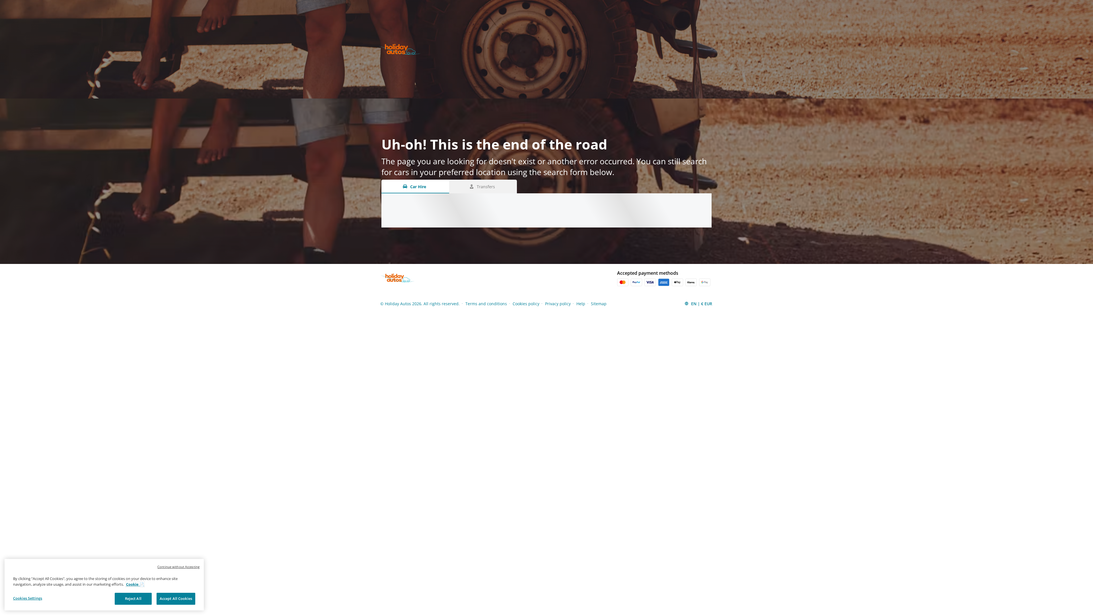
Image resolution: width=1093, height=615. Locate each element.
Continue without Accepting (178, 567)
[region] (104, 584)
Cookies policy (526, 303)
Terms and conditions (486, 303)
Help (580, 303)
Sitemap (599, 303)
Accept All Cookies (176, 598)
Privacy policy (558, 303)
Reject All (133, 598)
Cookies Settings (27, 598)
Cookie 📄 (135, 584)
